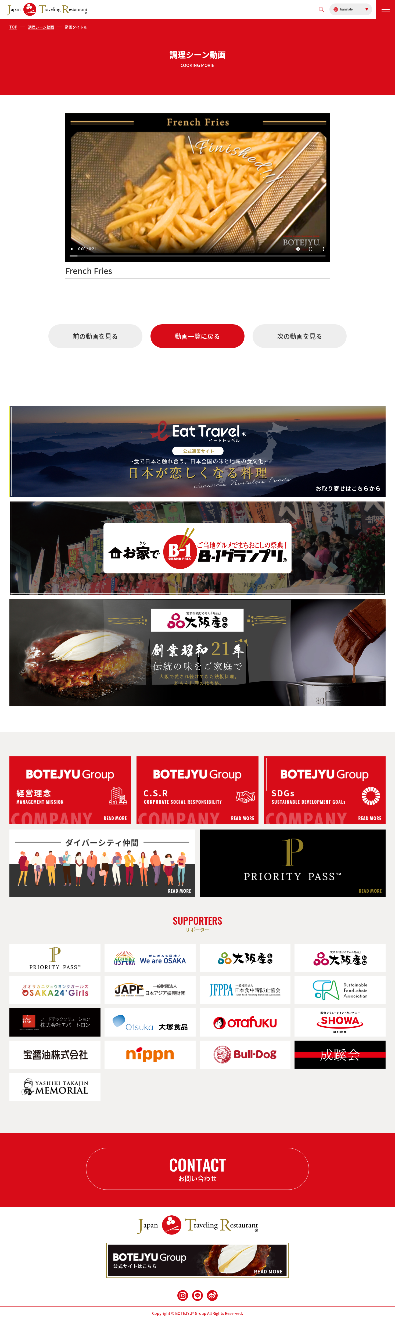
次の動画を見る (299, 336)
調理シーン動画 (41, 27)
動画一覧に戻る (197, 336)
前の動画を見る (95, 336)
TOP (13, 27)
